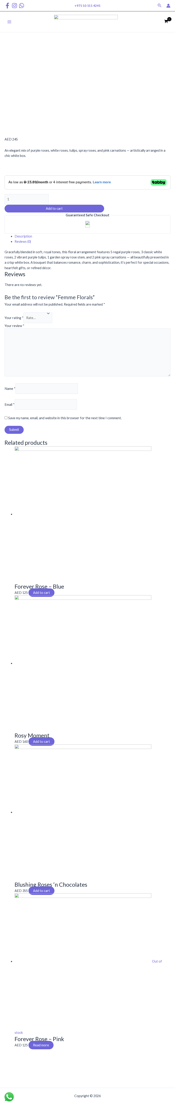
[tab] (92, 236)
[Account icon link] (168, 6)
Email (10, 404)
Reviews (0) (23, 241)
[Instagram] (14, 5)
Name (10, 388)
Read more (41, 1045)
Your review (14, 326)
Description (23, 236)
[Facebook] (7, 5)
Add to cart (54, 208)
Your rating (14, 318)
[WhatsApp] (21, 5)
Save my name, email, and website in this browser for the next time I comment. (65, 418)
